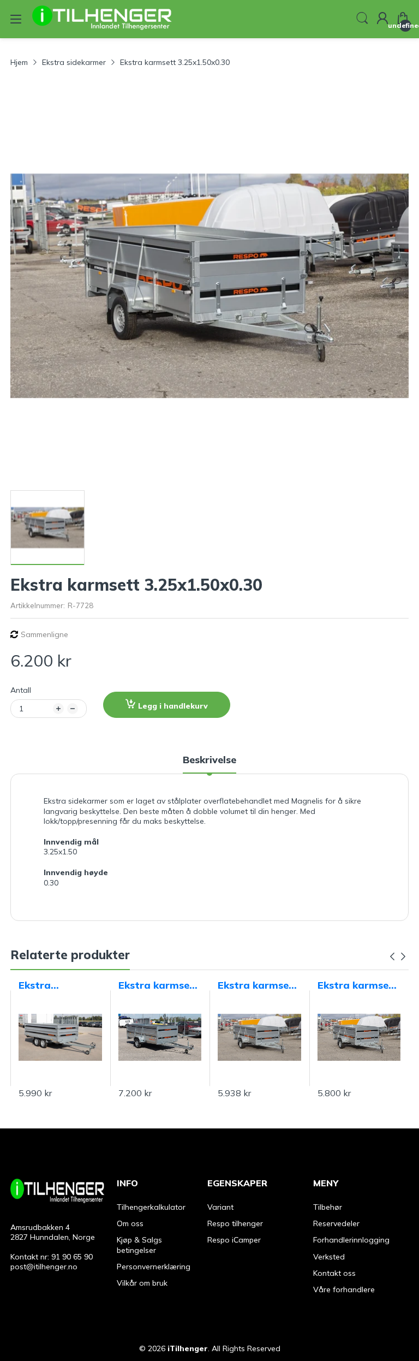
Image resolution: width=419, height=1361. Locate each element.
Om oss (130, 1223)
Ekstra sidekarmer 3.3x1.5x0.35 (49, 985)
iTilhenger (187, 1348)
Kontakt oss (334, 1273)
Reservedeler (336, 1223)
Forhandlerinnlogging (351, 1240)
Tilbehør (327, 1207)
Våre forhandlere (344, 1289)
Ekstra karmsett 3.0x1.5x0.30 (358, 985)
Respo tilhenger (235, 1223)
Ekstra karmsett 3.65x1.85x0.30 (158, 985)
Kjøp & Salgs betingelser (139, 1245)
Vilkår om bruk (142, 1283)
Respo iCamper (234, 1240)
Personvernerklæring (153, 1266)
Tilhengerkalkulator (151, 1207)
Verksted (329, 1257)
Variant (220, 1207)
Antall (20, 690)
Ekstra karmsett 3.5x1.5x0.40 (258, 985)
